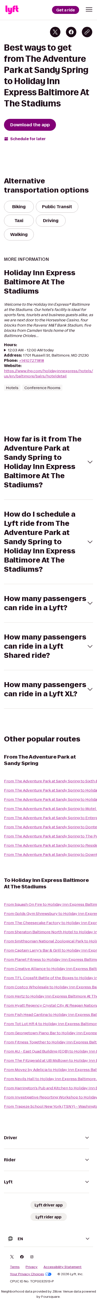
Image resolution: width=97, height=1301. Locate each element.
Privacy (32, 1267)
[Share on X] (55, 32)
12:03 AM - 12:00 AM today (31, 350)
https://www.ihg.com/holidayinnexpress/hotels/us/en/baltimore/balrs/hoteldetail (48, 373)
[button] (89, 9)
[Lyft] (12, 10)
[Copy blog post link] (87, 32)
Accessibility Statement (63, 1267)
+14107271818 (31, 360)
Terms (15, 1267)
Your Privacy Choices (27, 1274)
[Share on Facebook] (71, 32)
